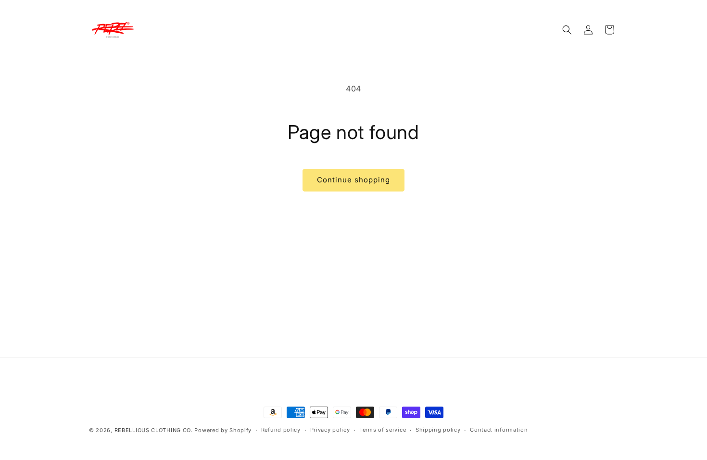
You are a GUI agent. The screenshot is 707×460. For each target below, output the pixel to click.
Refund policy (281, 429)
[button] (567, 29)
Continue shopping (353, 179)
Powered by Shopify (223, 430)
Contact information (499, 429)
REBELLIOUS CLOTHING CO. (153, 430)
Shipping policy (438, 429)
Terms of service (382, 429)
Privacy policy (330, 429)
